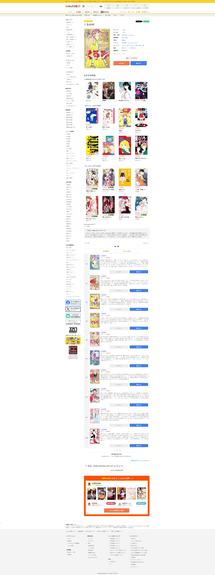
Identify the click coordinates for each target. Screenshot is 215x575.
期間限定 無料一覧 (70, 127)
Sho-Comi (68, 281)
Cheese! (68, 269)
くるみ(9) (103, 409)
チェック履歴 (69, 67)
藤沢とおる (68, 236)
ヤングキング (69, 286)
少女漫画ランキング (115, 543)
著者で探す (68, 96)
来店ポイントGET (70, 53)
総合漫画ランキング (115, 538)
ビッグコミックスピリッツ (72, 259)
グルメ (67, 175)
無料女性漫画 (69, 117)
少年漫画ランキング (115, 548)
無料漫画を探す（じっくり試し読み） (140, 460)
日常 (139, 45)
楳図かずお (68, 197)
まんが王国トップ (71, 531)
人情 (143, 45)
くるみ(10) (103, 429)
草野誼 (67, 211)
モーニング (68, 279)
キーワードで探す (70, 100)
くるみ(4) (103, 313)
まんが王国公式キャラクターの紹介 (139, 550)
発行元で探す (69, 103)
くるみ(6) (103, 351)
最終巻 (107, 251)
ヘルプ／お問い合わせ (71, 77)
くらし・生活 (125, 45)
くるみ (123, 29)
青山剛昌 (68, 184)
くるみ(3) (103, 294)
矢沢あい (68, 240)
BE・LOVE (68, 247)
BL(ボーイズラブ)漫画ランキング (117, 552)
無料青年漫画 (69, 122)
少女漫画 (68, 136)
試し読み (121, 63)
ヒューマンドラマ (70, 153)
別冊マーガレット (70, 272)
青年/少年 (96, 12)
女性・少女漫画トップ (71, 37)
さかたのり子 (69, 214)
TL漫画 (68, 143)
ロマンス (132, 45)
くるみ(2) (103, 276)
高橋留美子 (68, 228)
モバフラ (68, 294)
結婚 (136, 45)
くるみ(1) (103, 255)
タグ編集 (87, 226)
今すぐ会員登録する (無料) (117, 510)
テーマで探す (69, 93)
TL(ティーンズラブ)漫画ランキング (118, 550)
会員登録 (68, 62)
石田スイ (68, 189)
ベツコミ (68, 274)
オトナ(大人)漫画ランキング (116, 555)
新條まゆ (68, 219)
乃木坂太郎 (68, 231)
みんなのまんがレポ (70, 105)
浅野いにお (68, 187)
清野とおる (68, 221)
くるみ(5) (103, 332)
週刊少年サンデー (70, 284)
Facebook (112, 561)
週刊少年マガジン (70, 264)
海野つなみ (68, 194)
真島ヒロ (68, 238)
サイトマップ (134, 566)
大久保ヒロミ (69, 199)
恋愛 (67, 151)
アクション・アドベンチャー (72, 168)
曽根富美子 (68, 223)
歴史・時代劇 (69, 163)
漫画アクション (69, 291)
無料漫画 (106, 12)
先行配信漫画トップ (70, 34)
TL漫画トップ (69, 41)
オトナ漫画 (68, 148)
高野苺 (67, 226)
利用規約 (133, 557)
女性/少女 (87, 12)
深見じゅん (128, 35)
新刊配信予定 (69, 29)
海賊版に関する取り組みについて (73, 335)
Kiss (67, 262)
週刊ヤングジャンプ (70, 267)
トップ (70, 12)
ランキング (132, 12)
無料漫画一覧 (69, 115)
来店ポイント (146, 12)
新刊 (139, 12)
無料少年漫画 (69, 124)
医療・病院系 (69, 178)
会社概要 (133, 564)
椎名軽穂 (68, 216)
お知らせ (68, 74)
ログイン (68, 65)
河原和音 (68, 204)
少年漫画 (68, 141)
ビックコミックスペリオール (72, 296)
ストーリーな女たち (70, 250)
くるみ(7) (103, 370)
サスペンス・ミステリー (71, 160)
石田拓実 (68, 192)
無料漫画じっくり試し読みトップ (86, 531)
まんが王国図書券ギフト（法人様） (139, 552)
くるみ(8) (103, 388)
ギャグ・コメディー (70, 156)
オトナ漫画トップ (70, 46)
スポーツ (68, 165)
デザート (68, 289)
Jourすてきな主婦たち (71, 277)
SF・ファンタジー (70, 173)
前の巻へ (88, 243)
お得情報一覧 (69, 56)
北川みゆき (68, 209)
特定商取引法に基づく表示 (137, 562)
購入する (138, 63)
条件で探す (68, 91)
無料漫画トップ (69, 22)
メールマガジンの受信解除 (73, 543)
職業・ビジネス (69, 158)
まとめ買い (128, 251)
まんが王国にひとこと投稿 (72, 84)
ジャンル (124, 12)
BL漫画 (68, 146)
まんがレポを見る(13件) (116, 470)
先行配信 (78, 12)
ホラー (67, 170)
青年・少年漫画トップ (71, 39)
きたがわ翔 (68, 206)
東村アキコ (68, 233)
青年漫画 (68, 139)
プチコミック (69, 252)
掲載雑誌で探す (69, 98)
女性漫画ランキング (115, 541)
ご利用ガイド (69, 79)
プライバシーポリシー (136, 559)
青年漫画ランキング (115, 545)
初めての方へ (69, 81)
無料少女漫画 (69, 119)
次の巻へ (145, 243)
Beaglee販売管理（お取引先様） (138, 555)
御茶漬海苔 (68, 201)
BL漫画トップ (69, 44)
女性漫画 (68, 134)
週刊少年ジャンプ (70, 257)
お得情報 (69, 554)
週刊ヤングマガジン (70, 255)
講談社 (123, 40)
